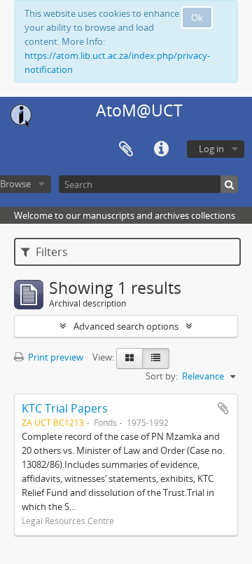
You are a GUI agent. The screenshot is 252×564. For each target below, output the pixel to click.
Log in (211, 148)
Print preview (54, 357)
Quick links (161, 149)
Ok (197, 17)
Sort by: (162, 376)
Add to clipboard (223, 408)
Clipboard (126, 149)
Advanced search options (126, 326)
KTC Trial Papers (65, 408)
